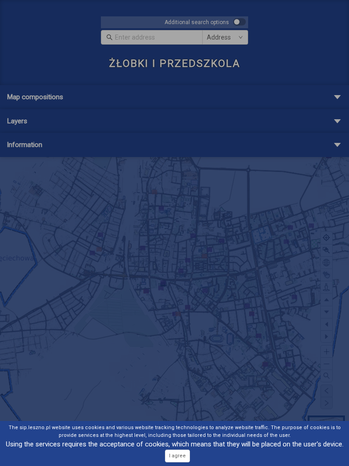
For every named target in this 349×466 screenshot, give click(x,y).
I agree (177, 456)
